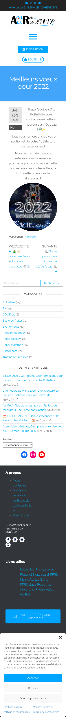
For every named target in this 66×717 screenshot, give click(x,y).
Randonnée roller (14, 332)
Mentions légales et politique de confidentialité (22, 500)
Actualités (30, 236)
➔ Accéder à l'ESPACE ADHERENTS (33, 7)
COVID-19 (9, 314)
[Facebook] (24, 454)
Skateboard (10, 351)
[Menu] (33, 37)
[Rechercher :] (33, 283)
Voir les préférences (33, 698)
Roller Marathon (13, 345)
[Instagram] (33, 454)
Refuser (33, 688)
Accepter (33, 678)
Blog (6, 308)
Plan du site (21, 515)
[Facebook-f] (8, 539)
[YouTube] (41, 454)
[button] (60, 637)
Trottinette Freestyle (15, 357)
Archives (7, 439)
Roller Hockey (12, 338)
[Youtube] (22, 539)
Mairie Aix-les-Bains (34, 579)
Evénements (11, 326)
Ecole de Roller (12, 320)
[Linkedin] (8, 544)
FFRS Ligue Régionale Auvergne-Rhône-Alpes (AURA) (37, 589)
